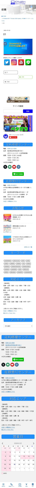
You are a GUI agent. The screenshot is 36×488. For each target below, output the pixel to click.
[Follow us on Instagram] (18, 167)
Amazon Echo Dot (16, 266)
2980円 (12, 263)
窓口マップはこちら (9, 313)
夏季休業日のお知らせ (19, 226)
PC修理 (19, 486)
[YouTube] (21, 62)
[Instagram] (14, 62)
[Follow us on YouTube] (14, 167)
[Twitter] (7, 62)
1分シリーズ (16, 260)
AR (20, 269)
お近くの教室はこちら (10, 201)
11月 (28, 260)
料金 (26, 486)
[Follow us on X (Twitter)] (5, 167)
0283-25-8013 (11, 185)
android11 (14, 269)
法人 (33, 486)
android (7, 269)
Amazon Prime (26, 266)
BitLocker (13, 272)
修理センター (11, 486)
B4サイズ (26, 269)
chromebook (28, 272)
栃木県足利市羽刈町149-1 (13, 345)
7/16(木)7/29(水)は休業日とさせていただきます (22, 238)
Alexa (28, 263)
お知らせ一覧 (28, 247)
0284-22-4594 (11, 148)
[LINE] (28, 62)
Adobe (18, 263)
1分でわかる (8, 260)
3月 (23, 260)
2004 (6, 263)
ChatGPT (20, 272)
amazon (7, 266)
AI (23, 263)
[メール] (10, 167)
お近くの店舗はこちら (8, 392)
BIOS (6, 272)
